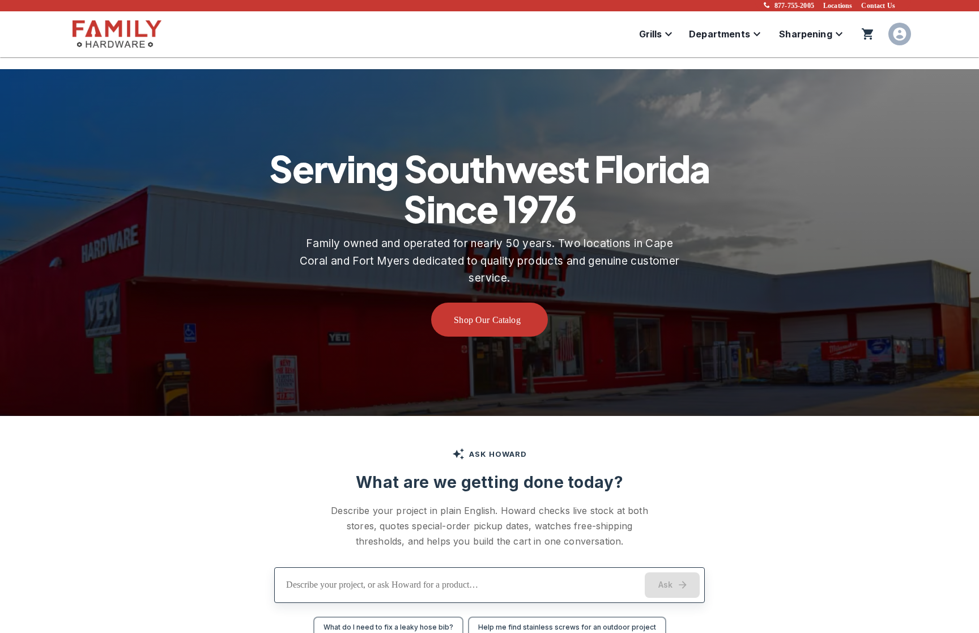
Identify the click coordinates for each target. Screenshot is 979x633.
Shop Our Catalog (487, 320)
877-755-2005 (794, 6)
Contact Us (878, 6)
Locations (837, 6)
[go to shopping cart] (868, 34)
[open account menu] (899, 34)
